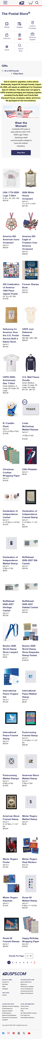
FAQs (3, 986)
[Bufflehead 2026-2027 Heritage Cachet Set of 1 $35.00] (11, 587)
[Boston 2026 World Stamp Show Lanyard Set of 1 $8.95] (11, 631)
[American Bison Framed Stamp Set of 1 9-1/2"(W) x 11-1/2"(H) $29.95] (11, 801)
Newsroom (24, 984)
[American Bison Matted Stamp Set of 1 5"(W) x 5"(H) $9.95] (30, 761)
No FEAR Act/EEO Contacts (29, 1013)
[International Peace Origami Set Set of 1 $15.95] (11, 676)
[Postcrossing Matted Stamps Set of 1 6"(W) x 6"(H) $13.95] (11, 761)
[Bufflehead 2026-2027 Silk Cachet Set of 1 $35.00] (30, 543)
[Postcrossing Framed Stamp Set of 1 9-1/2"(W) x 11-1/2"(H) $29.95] (30, 718)
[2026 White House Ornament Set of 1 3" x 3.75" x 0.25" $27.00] (30, 178)
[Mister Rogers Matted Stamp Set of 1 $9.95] (30, 801)
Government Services (27, 991)
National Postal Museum (9, 1015)
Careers (4, 995)
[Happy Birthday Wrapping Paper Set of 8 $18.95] (30, 924)
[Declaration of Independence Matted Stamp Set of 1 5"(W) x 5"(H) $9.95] (11, 543)
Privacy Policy (25, 1006)
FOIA (22, 1010)
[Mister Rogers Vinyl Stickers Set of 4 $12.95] (30, 844)
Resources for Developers (9, 1017)
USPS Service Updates (27, 986)
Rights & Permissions (27, 993)
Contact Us (5, 982)
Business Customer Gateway (10, 1006)
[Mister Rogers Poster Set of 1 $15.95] (11, 844)
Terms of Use (24, 1008)
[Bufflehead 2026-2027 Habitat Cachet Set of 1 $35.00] (30, 587)
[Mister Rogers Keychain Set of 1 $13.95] (11, 883)
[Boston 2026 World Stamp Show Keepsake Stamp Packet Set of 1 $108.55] (30, 631)
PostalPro (5, 1019)
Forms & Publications (27, 988)
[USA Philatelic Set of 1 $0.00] (30, 455)
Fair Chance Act (25, 1015)
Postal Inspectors (7, 1008)
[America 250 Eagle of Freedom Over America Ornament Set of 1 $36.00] (30, 222)
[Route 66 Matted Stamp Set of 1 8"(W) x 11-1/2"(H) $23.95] (30, 883)
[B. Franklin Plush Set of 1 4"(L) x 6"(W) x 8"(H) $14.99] (11, 409)
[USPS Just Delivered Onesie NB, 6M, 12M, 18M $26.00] (30, 315)
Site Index (5, 984)
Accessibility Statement (27, 1017)
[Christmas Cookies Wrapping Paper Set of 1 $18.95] (11, 455)
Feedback (5, 988)
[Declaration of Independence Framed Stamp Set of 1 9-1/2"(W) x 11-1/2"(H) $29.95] (30, 496)
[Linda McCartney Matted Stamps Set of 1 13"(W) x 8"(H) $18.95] (30, 409)
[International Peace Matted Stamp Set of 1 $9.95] (30, 676)
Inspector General (7, 1010)
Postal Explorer (6, 1013)
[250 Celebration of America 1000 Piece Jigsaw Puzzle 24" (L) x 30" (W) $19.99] (11, 270)
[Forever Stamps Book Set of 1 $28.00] (30, 270)
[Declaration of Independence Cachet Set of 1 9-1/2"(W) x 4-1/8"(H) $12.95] (11, 496)
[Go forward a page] (35, 962)
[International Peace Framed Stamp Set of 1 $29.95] (11, 718)
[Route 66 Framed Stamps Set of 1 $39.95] (11, 924)
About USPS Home (26, 982)
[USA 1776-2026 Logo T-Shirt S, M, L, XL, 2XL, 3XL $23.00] (11, 178)
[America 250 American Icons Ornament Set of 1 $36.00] (11, 222)
